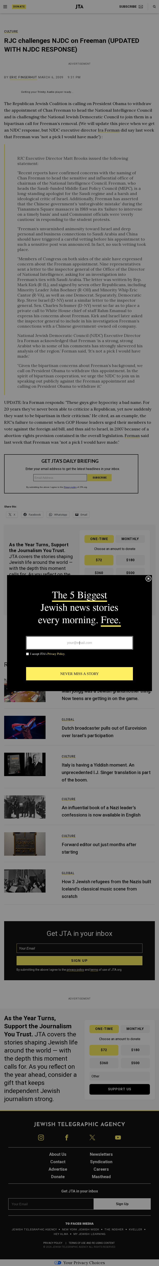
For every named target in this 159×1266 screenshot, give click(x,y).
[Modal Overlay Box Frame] (79, 633)
